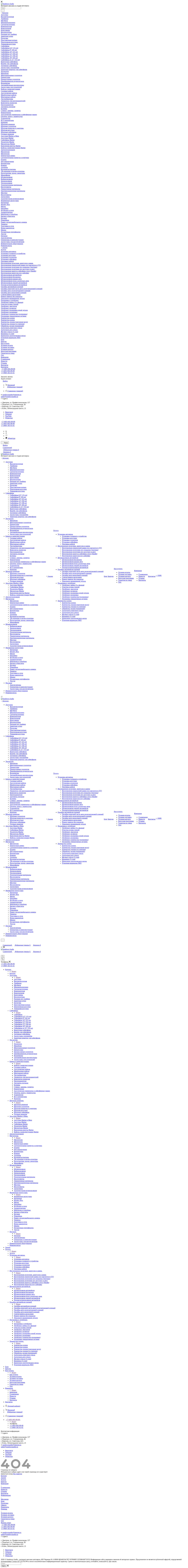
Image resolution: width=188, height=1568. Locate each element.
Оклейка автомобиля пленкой (25, 1306)
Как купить (14, 1374)
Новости (4, 1489)
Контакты (4, 1493)
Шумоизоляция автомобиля (24, 1290)
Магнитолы (18, 1140)
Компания (13, 1392)
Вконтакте (9, 412)
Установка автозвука (21, 1259)
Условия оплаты (7, 1513)
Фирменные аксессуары (23, 1196)
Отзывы (4, 1491)
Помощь (4, 1509)
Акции (3, 1478)
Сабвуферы (18, 1014)
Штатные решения (21, 1104)
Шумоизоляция (19, 1169)
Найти (4, 1566)
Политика (4, 1503)
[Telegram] (6, 433)
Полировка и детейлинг (23, 1324)
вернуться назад (7, 1474)
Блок (2, 1501)
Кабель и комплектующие (23, 1065)
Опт (2, 1521)
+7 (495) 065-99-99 (8, 369)
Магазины (4, 1499)
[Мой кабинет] (2, 943)
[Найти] (2, 10)
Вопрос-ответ (6, 1523)
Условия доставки (7, 1515)
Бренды (4, 1482)
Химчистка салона (21, 1345)
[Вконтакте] (6, 431)
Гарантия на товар (7, 1519)
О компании (5, 1487)
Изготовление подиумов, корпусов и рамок (30, 1275)
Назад (14, 971)
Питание (17, 1236)
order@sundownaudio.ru (9, 397)
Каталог (13, 973)
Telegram (8, 414)
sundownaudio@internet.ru (12, 395)
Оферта (3, 1505)
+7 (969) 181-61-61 (8, 373)
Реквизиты (5, 1507)
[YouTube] (6, 436)
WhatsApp (9, 418)
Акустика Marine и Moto (23, 1120)
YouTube (8, 416)
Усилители (18, 1044)
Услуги (12, 1253)
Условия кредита (7, 1517)
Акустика (17, 979)
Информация (6, 1495)
